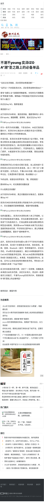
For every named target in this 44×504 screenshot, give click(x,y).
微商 (5, 20)
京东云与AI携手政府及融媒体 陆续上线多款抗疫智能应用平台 (22, 314)
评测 (32, 17)
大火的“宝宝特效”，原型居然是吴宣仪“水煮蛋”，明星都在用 (22, 307)
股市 (18, 12)
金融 (42, 12)
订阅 (11, 27)
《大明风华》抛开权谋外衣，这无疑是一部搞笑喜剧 (22, 448)
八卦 (23, 14)
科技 (13, 12)
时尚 (1, 20)
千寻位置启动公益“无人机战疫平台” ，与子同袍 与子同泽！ (22, 339)
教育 (4, 12)
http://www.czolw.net (22, 496)
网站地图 (30, 484)
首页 (2, 4)
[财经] (2, 383)
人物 (27, 12)
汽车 (13, 9)
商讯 (13, 17)
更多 (41, 384)
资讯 (4, 9)
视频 (23, 9)
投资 (37, 12)
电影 (32, 14)
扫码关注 (16, 27)
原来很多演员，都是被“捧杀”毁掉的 (15, 319)
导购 (23, 17)
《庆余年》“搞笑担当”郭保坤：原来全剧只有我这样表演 (23, 451)
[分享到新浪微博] (42, 74)
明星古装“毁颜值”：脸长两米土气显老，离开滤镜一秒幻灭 (22, 391)
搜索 (2, 27)
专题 (37, 9)
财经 (9, 9)
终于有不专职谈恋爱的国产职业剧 (14, 394)
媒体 (27, 9)
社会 (18, 9)
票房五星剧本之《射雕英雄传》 (15, 461)
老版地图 (21, 484)
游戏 (13, 14)
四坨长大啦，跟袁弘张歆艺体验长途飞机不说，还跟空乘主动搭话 (22, 330)
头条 (32, 12)
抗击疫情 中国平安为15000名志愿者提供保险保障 (21, 344)
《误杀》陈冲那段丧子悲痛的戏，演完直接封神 (21, 468)
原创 (32, 9)
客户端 (7, 27)
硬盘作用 (13, 291)
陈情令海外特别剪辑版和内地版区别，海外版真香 (21, 437)
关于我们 (3, 484)
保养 (42, 17)
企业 (4, 14)
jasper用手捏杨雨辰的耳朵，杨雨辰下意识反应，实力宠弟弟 (22, 323)
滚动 (42, 9)
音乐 (42, 14)
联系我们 (12, 484)
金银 (23, 12)
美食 (4, 17)
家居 (9, 12)
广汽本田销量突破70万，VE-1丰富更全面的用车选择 (22, 335)
